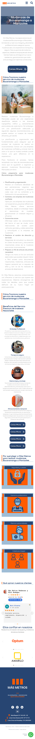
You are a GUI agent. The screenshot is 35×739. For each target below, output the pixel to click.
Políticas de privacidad (14, 729)
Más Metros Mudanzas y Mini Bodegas (18, 591)
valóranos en (14, 600)
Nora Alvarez (15, 605)
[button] (3, 641)
